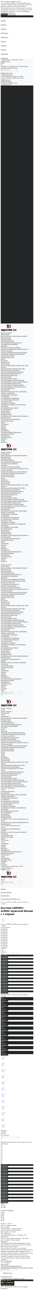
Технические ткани (7, 174)
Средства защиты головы (9, 132)
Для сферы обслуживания (9, 98)
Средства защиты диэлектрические (12, 133)
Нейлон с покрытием (8, 146)
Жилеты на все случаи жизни (10, 124)
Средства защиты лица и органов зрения (14, 135)
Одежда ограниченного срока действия (14, 106)
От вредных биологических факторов (13, 215)
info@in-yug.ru (5, 61)
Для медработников (7, 94)
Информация (5, 316)
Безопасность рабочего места (11, 127)
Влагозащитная (6, 91)
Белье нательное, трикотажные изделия (14, 89)
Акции (3, 303)
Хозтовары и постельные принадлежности (14, 169)
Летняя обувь (5, 117)
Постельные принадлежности (10, 173)
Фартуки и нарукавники (8, 220)
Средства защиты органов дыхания (12, 138)
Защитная (4, 99)
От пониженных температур (10, 153)
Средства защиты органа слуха (11, 137)
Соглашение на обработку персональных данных (17, 1268)
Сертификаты (5, 184)
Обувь (3, 112)
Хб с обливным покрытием (9, 161)
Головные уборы (6, 93)
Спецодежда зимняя (7, 109)
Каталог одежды (6, 199)
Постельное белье (7, 300)
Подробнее (12, 14)
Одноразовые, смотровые (9, 148)
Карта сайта (5, 1264)
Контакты (4, 323)
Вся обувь (4, 114)
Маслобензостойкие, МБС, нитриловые (14, 145)
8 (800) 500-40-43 (7, 868)
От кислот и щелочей (8, 217)
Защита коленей (6, 130)
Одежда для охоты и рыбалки (10, 101)
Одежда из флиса (6, 104)
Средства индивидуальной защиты (12, 125)
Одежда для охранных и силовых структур (14, 102)
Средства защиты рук (8, 142)
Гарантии (4, 192)
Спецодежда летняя (7, 111)
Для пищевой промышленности (11, 96)
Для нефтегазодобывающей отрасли (13, 213)
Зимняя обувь (5, 115)
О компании (5, 305)
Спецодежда (5, 88)
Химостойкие (5, 164)
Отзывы (3, 181)
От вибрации (5, 150)
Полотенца (4, 298)
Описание (4, 1241)
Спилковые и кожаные (8, 156)
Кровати (3, 295)
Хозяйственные (6, 166)
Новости (3, 179)
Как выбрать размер (7, 314)
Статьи (3, 321)
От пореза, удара (6, 155)
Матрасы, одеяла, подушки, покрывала (13, 296)
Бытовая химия (6, 171)
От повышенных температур (10, 151)
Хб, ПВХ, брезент (6, 163)
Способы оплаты (6, 190)
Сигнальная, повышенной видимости (13, 107)
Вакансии (4, 182)
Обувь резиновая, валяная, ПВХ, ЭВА (13, 122)
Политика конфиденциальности (11, 186)
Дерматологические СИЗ (9, 129)
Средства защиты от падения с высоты (13, 140)
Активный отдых (6, 168)
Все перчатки (5, 143)
